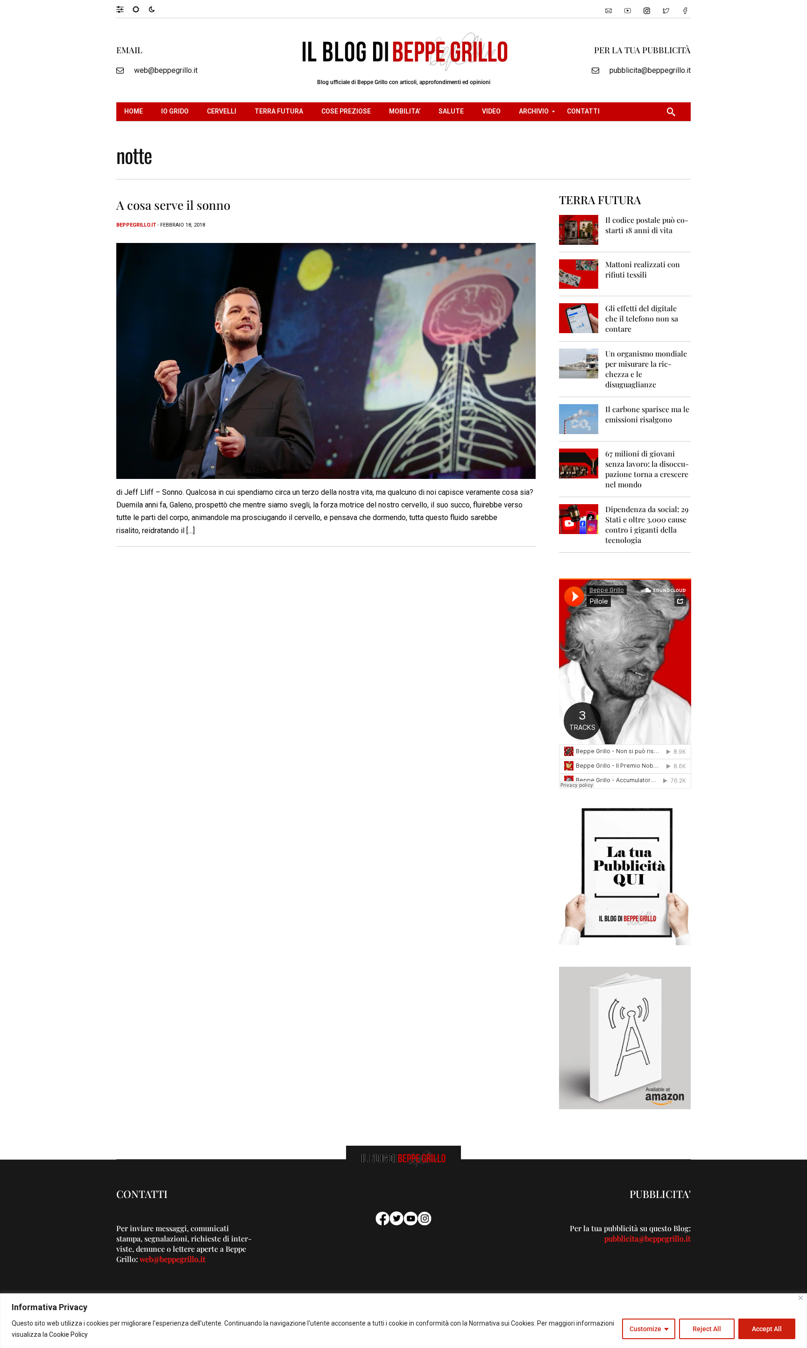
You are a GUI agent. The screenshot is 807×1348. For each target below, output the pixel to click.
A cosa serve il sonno (173, 205)
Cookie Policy (68, 1334)
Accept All (767, 1329)
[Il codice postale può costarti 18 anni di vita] (579, 229)
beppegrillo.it (136, 225)
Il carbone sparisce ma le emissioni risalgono (647, 414)
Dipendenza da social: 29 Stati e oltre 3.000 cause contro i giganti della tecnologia (646, 524)
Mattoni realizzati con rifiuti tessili (642, 269)
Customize (645, 1329)
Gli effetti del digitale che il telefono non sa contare (641, 318)
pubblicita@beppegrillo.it (650, 70)
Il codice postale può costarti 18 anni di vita (646, 225)
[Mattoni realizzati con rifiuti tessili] (579, 273)
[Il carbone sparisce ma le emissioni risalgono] (579, 418)
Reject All (707, 1329)
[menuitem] (134, 111)
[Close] (801, 1298)
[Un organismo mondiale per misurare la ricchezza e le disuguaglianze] (579, 362)
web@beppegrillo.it (166, 70)
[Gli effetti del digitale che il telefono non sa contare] (579, 317)
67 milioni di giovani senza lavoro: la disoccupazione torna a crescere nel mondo (647, 469)
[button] (124, 8)
